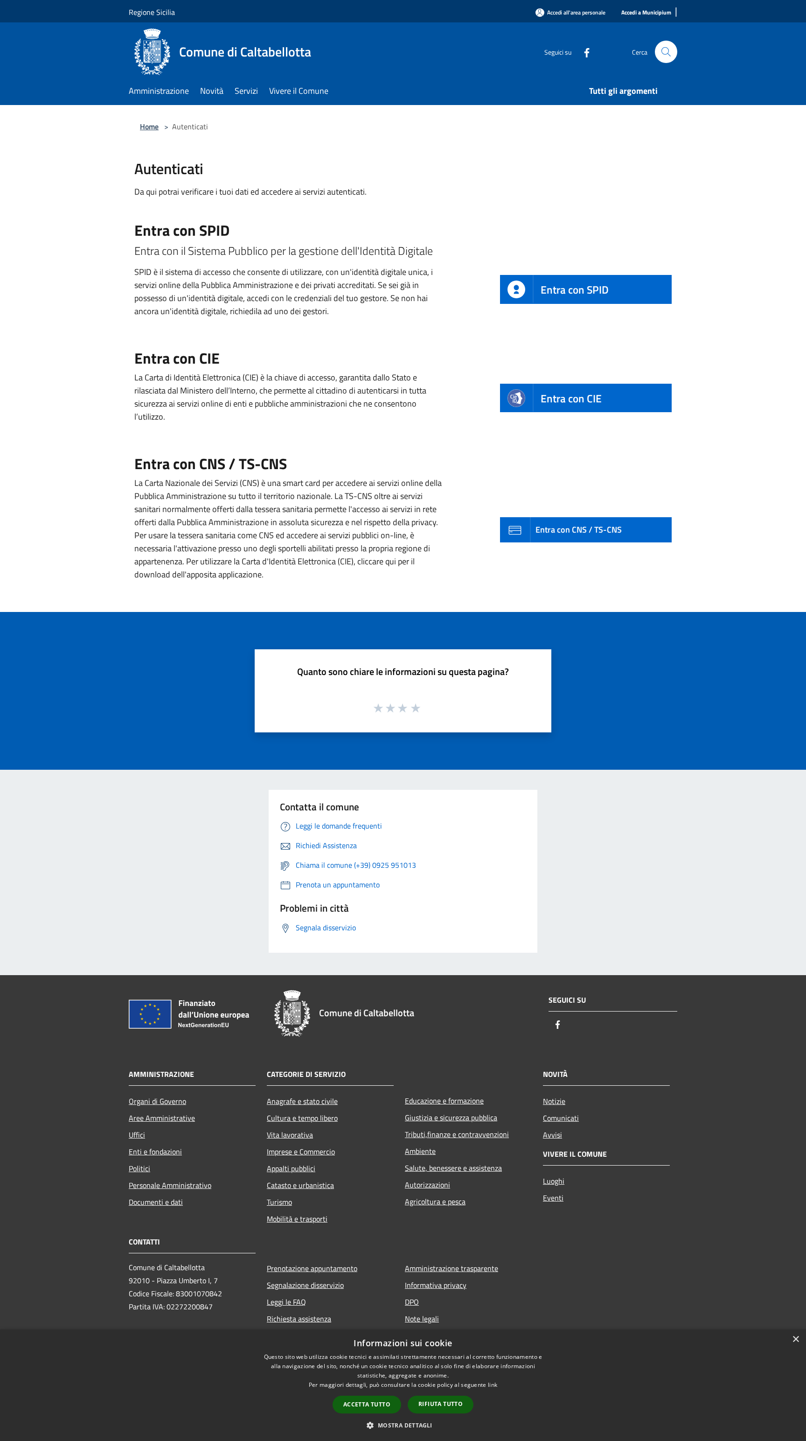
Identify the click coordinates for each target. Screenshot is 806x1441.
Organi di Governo (157, 1101)
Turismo (279, 1202)
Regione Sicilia (152, 12)
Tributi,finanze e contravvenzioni (457, 1134)
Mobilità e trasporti (297, 1218)
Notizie (554, 1101)
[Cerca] (666, 52)
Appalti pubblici (291, 1168)
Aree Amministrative (162, 1118)
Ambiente (420, 1151)
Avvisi (552, 1134)
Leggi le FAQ (286, 1301)
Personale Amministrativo (170, 1185)
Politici (139, 1168)
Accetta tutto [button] (366, 1404)
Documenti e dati (156, 1202)
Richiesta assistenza (299, 1318)
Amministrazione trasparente (451, 1268)
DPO (412, 1301)
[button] (403, 1425)
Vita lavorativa (290, 1134)
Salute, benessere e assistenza (453, 1168)
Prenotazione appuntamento (312, 1268)
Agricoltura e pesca (435, 1201)
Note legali (422, 1318)
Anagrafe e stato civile (302, 1101)
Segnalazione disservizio (305, 1285)
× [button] (795, 1339)
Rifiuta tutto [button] (440, 1404)
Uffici (137, 1134)
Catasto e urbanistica (300, 1185)
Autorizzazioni (427, 1184)
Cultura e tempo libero (302, 1118)
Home (149, 126)
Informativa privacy (435, 1285)
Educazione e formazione (444, 1100)
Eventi (553, 1197)
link (492, 1385)
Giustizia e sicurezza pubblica (451, 1117)
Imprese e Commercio (301, 1151)
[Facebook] (583, 51)
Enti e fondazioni (155, 1151)
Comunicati (561, 1118)
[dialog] (403, 1385)
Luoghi (553, 1181)
